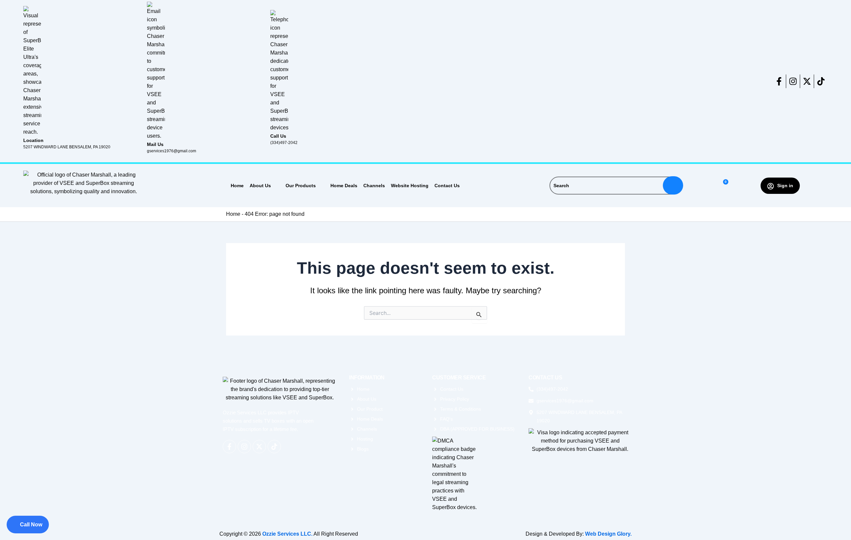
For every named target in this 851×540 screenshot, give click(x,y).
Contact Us (447, 185)
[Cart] (722, 185)
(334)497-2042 (284, 142)
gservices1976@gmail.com (171, 151)
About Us (260, 185)
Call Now (31, 524)
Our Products (301, 185)
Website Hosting (409, 185)
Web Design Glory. (608, 534)
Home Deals (343, 185)
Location (33, 140)
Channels (374, 185)
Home (237, 185)
